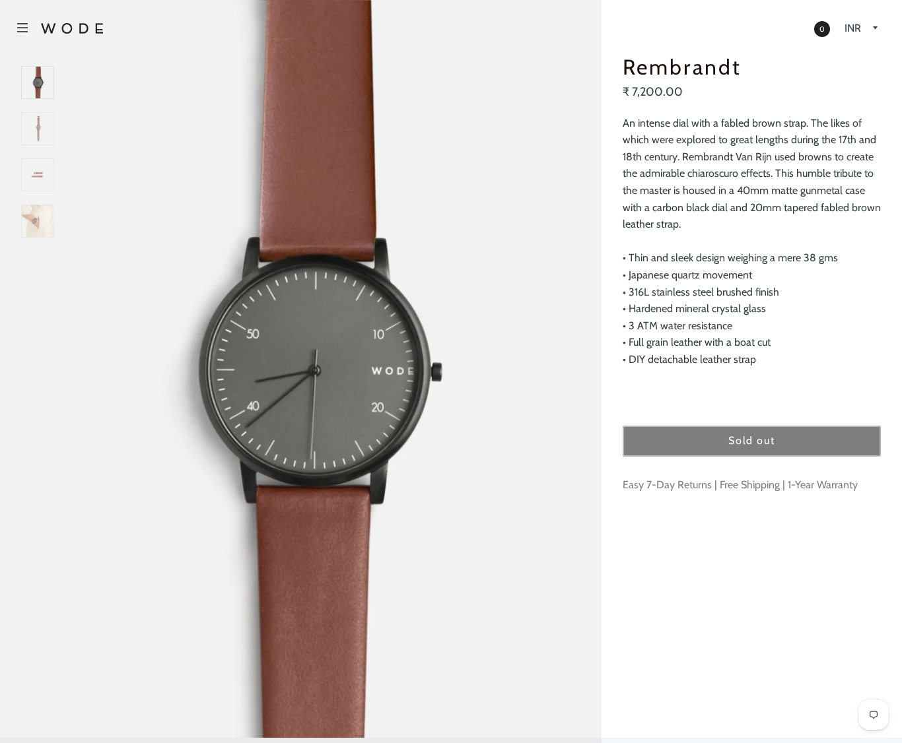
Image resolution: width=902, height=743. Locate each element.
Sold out (751, 440)
